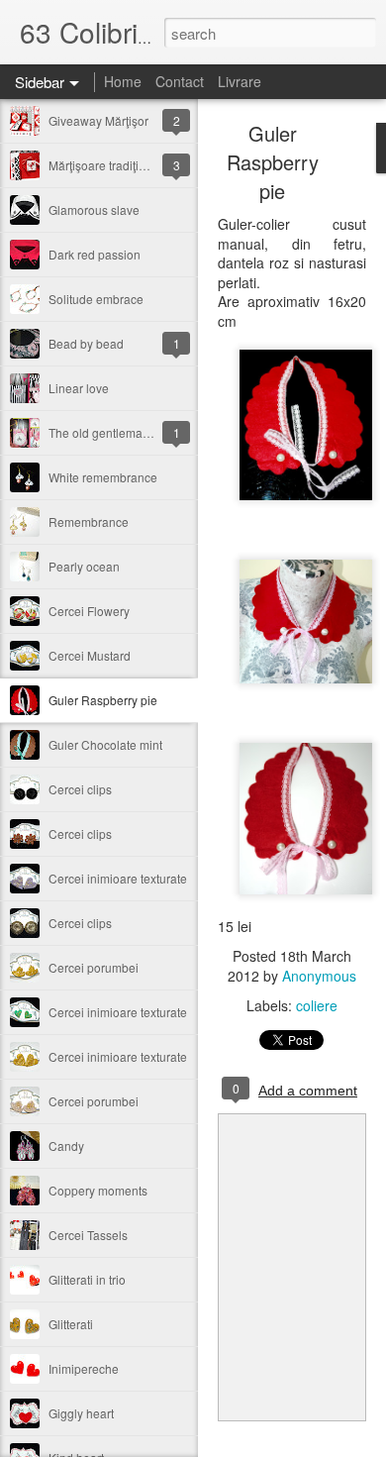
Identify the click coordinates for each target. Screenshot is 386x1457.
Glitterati (70, 1323)
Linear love (78, 387)
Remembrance (88, 521)
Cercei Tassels (88, 1234)
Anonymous (319, 976)
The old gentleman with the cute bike (146, 432)
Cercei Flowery (89, 610)
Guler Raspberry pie (102, 699)
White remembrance (102, 476)
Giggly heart (81, 1413)
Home (123, 81)
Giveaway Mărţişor (98, 120)
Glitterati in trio (87, 1279)
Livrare (239, 81)
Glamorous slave (94, 209)
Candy (66, 1145)
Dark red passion (94, 254)
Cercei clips (80, 789)
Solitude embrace (96, 298)
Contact (179, 81)
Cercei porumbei (93, 967)
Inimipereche (83, 1368)
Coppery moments (97, 1190)
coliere (317, 1005)
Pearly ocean (84, 566)
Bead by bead (86, 343)
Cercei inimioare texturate (117, 878)
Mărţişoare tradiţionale (108, 164)
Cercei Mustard (89, 655)
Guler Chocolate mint (105, 744)
